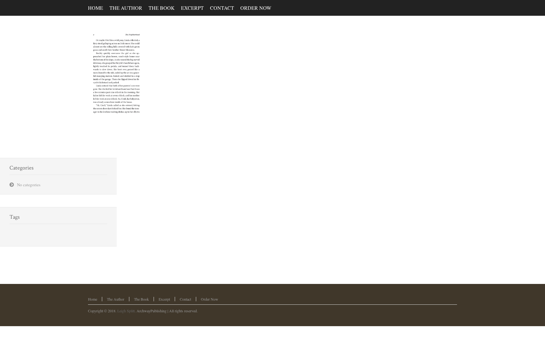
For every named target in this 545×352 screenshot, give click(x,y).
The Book (141, 299)
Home (92, 299)
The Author (115, 299)
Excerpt (164, 299)
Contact (185, 299)
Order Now (209, 299)
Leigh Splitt (126, 310)
